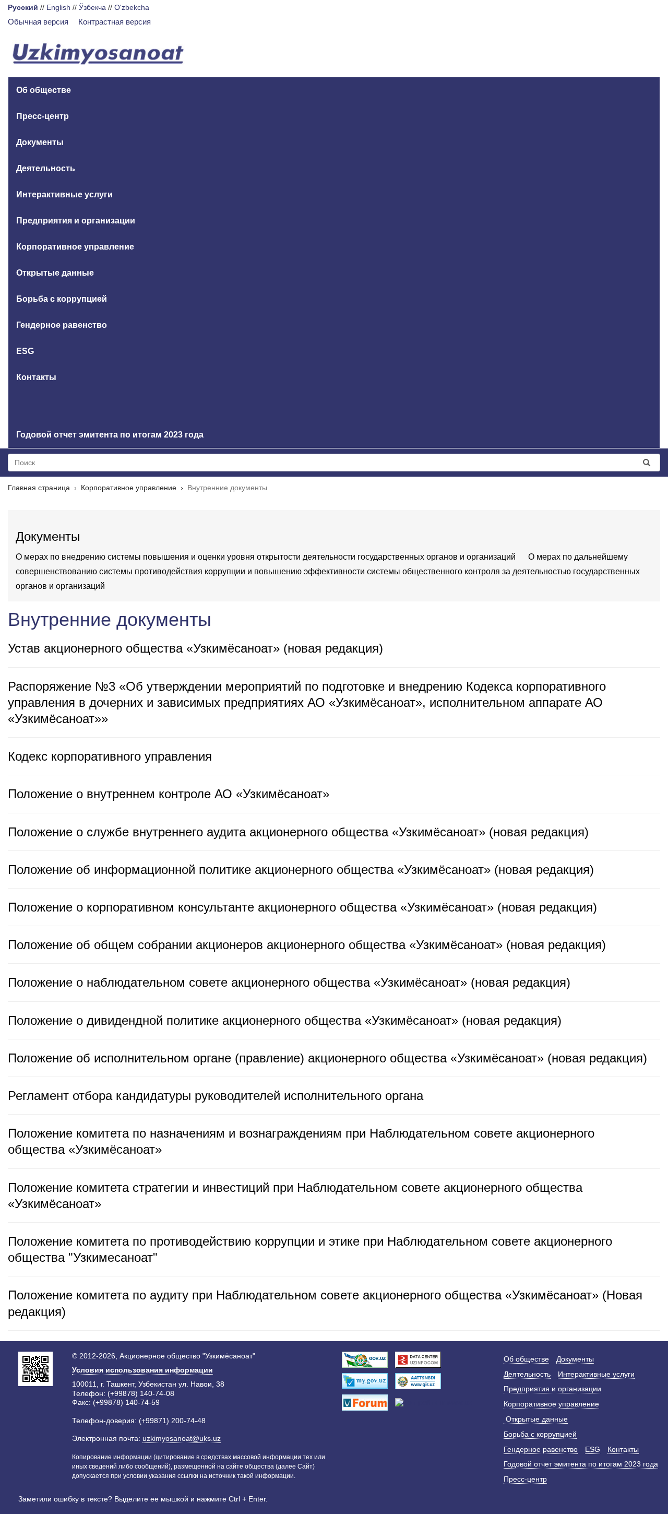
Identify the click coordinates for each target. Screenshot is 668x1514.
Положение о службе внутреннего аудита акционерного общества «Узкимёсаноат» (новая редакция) (298, 832)
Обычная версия (38, 21)
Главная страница (39, 488)
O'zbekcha (131, 7)
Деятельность (45, 168)
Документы (40, 142)
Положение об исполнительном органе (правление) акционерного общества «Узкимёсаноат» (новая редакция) (327, 1058)
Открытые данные (55, 272)
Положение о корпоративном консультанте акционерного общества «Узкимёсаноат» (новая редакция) (302, 907)
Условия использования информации (142, 1370)
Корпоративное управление (75, 246)
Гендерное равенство (61, 325)
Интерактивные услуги (64, 194)
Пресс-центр (42, 116)
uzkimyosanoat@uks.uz (181, 1438)
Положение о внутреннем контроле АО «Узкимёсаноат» (168, 794)
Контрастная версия (114, 21)
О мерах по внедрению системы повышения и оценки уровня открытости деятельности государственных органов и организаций (266, 556)
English (58, 7)
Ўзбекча (92, 7)
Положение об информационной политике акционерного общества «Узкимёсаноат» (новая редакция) (301, 869)
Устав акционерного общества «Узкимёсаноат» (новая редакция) (195, 648)
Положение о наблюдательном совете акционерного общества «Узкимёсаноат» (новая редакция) (289, 982)
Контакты (36, 377)
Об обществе (43, 90)
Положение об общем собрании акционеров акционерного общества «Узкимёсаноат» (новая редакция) (307, 945)
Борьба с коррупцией (61, 298)
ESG (25, 351)
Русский (23, 7)
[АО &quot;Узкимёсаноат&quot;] (98, 54)
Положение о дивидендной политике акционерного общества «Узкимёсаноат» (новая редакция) (285, 1020)
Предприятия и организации (75, 220)
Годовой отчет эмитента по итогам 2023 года (110, 434)
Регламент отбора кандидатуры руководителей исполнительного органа (215, 1096)
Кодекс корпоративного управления (110, 756)
